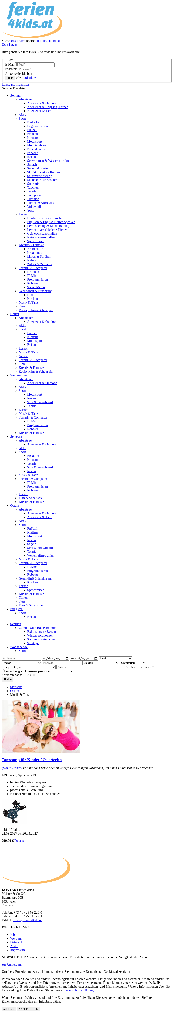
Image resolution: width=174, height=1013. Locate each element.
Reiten (31, 157)
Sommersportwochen (41, 639)
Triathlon (33, 199)
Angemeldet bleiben (19, 73)
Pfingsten (16, 609)
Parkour (32, 153)
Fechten (32, 134)
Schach (32, 164)
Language (15, 84)
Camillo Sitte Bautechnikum (37, 628)
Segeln (31, 544)
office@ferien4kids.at (27, 920)
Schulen (15, 624)
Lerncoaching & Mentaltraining (48, 226)
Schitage (33, 643)
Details (19, 840)
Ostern (14, 505)
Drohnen (33, 272)
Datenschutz (18, 942)
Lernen (23, 214)
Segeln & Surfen (38, 168)
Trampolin (34, 195)
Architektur (34, 249)
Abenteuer (26, 99)
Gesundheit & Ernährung (35, 291)
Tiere (22, 306)
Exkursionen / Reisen (41, 631)
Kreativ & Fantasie (31, 245)
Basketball (34, 122)
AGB (14, 946)
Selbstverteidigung (39, 176)
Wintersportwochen (40, 635)
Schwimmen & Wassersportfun (48, 160)
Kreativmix (34, 252)
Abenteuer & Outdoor (42, 103)
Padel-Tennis (36, 149)
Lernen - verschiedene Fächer (47, 229)
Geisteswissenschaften (42, 233)
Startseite (16, 687)
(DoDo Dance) (12, 768)
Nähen (31, 260)
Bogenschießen (37, 126)
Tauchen (33, 187)
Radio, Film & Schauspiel (36, 310)
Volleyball (34, 206)
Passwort (11, 69)
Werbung (16, 938)
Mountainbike (36, 145)
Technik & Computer (33, 268)
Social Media (36, 287)
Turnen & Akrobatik (40, 203)
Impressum (17, 950)
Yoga (30, 210)
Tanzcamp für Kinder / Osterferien (32, 760)
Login (9, 44)
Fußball (32, 130)
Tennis (31, 191)
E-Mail (10, 64)
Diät (30, 295)
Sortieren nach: (12, 675)
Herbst (14, 314)
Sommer (15, 95)
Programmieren (37, 279)
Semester (16, 436)
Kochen (32, 298)
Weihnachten (19, 375)
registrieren (30, 77)
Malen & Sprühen (39, 256)
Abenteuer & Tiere (39, 111)
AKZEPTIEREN (28, 1009)
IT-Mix (32, 275)
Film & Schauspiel (31, 498)
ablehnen (8, 1009)
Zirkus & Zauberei (39, 264)
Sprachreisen (35, 241)
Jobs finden (17, 41)
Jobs (13, 934)
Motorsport (34, 141)
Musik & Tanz (28, 302)
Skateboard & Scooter (42, 180)
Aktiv (22, 114)
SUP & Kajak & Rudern (43, 172)
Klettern (32, 137)
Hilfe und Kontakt (47, 41)
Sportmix (33, 183)
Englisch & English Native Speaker (51, 222)
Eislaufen (33, 456)
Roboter (32, 283)
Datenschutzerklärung (79, 990)
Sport (22, 118)
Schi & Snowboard (40, 402)
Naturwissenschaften (41, 237)
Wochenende (19, 647)
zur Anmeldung (12, 964)
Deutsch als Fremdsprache (44, 218)
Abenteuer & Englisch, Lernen (47, 107)
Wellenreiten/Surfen (40, 555)
